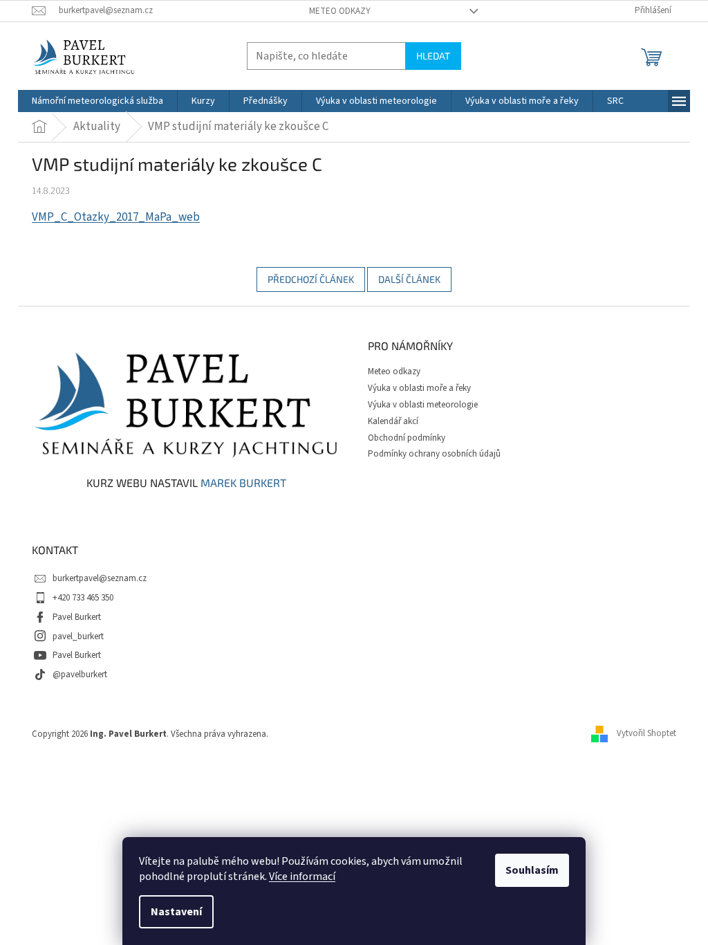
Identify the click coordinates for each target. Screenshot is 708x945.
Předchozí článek (311, 279)
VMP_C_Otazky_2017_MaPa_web (116, 217)
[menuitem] (97, 101)
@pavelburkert (80, 674)
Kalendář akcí (393, 421)
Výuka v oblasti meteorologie (423, 404)
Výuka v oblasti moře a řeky (419, 388)
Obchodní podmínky (406, 438)
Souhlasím (532, 870)
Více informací (302, 876)
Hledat (433, 56)
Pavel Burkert (77, 617)
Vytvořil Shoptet (646, 733)
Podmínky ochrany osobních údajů (434, 454)
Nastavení (176, 911)
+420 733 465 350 (83, 597)
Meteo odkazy (340, 11)
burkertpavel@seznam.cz (100, 578)
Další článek (409, 279)
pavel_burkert (78, 636)
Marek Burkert (243, 483)
